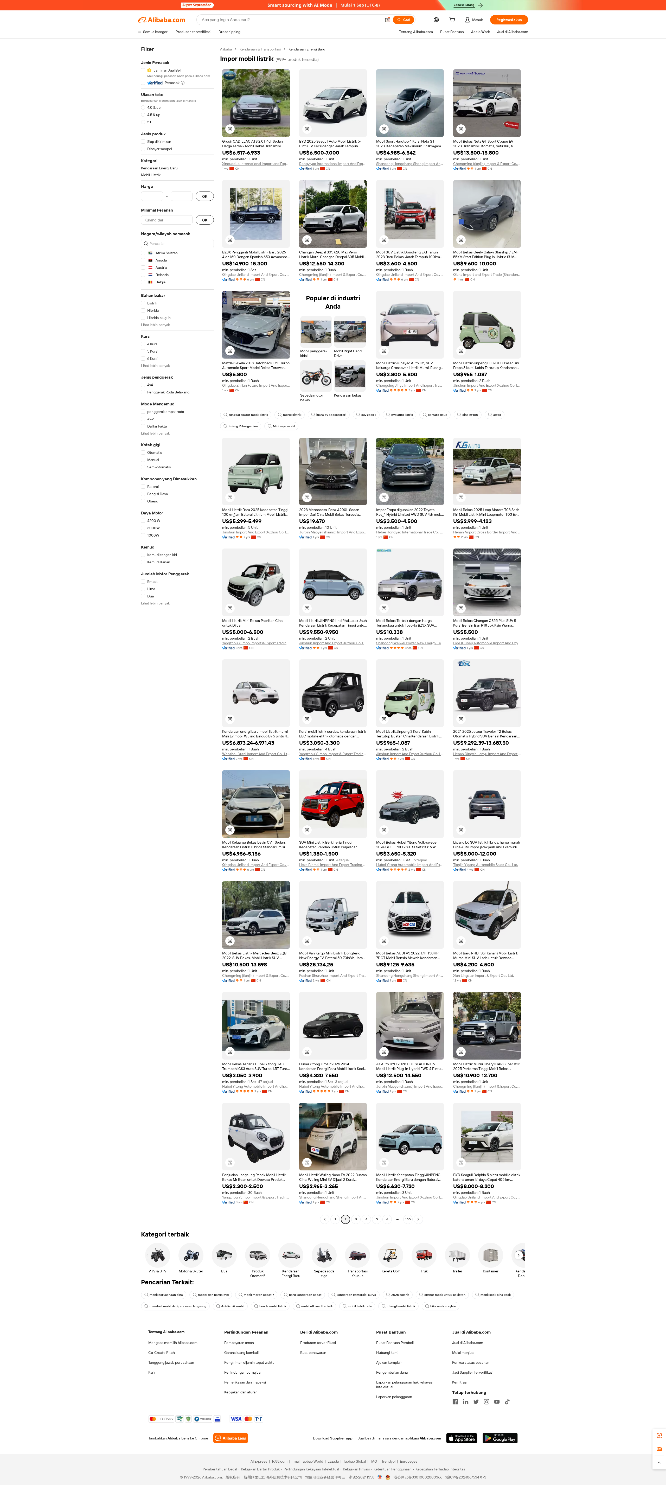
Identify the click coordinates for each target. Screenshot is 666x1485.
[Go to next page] (418, 1219)
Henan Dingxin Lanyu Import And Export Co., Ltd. (487, 754)
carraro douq (437, 415)
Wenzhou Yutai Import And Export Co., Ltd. (256, 754)
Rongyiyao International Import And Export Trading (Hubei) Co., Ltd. (333, 164)
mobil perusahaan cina (166, 1295)
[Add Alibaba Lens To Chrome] (230, 1438)
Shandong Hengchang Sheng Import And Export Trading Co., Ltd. (410, 164)
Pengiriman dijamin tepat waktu (249, 1362)
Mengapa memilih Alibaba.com (172, 1343)
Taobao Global (354, 1461)
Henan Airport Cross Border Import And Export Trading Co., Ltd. (487, 532)
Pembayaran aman (239, 1343)
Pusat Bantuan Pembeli (395, 1343)
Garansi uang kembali (241, 1352)
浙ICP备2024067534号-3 (465, 1477)
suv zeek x (368, 415)
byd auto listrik (402, 415)
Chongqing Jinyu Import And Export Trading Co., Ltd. (410, 385)
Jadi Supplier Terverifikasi (472, 1372)
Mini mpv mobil (284, 426)
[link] (659, 1435)
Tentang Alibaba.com (166, 1332)
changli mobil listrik (401, 1306)
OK (204, 196)
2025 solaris (400, 1295)
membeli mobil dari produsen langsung (178, 1306)
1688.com (279, 1461)
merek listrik (292, 415)
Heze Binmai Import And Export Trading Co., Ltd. (333, 865)
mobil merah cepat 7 (259, 1295)
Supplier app (341, 1438)
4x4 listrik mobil (232, 1306)
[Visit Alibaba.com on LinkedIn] (466, 1402)
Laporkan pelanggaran (394, 1397)
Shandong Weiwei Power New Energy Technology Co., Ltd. (410, 643)
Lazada (333, 1461)
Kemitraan (460, 1382)
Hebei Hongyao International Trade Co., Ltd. (410, 532)
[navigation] (177, 635)
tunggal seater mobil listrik (248, 415)
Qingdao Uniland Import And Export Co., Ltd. (256, 274)
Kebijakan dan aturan (241, 1392)
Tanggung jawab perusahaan (171, 1362)
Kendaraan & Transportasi (260, 49)
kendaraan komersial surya (356, 1295)
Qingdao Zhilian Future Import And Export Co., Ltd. (256, 385)
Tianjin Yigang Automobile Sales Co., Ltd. (485, 865)
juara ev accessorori (331, 415)
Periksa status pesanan (470, 1362)
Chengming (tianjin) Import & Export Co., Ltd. (487, 164)
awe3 (497, 415)
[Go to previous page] (324, 1219)
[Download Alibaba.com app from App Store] (461, 1438)
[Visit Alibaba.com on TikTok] (507, 1402)
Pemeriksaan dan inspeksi (245, 1382)
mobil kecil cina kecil (496, 1295)
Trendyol (388, 1461)
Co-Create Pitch (161, 1352)
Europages (408, 1461)
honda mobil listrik (272, 1306)
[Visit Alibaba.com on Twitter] (476, 1402)
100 (408, 1219)
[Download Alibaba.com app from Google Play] (500, 1438)
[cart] (453, 20)
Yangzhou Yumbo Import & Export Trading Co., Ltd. (256, 643)
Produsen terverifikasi (318, 1343)
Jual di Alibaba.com (467, 1343)
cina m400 (470, 415)
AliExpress (259, 1461)
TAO (373, 1461)
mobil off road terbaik (317, 1306)
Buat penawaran (313, 1352)
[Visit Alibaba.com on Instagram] (486, 1402)
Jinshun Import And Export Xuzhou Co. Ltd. (487, 385)
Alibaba (226, 49)
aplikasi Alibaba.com (423, 1438)
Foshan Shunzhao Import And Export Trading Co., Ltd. (333, 975)
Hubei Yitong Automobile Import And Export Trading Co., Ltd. (410, 865)
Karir (152, 1372)
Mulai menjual (463, 1352)
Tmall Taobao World (307, 1461)
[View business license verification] (379, 1477)
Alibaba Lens (178, 1438)
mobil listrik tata (360, 1306)
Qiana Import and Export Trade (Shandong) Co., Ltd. (487, 274)
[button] (388, 20)
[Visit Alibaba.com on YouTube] (497, 1402)
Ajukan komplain (389, 1362)
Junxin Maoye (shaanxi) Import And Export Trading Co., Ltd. (333, 532)
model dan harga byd (213, 1295)
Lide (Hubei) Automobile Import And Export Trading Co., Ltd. (487, 643)
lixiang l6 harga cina (243, 426)
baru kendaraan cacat (305, 1295)
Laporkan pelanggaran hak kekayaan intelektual (405, 1384)
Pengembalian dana (392, 1372)
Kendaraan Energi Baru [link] (307, 49)
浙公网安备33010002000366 (418, 1477)
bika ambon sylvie (443, 1306)
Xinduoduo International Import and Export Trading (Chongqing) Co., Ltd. (256, 164)
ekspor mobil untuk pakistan (444, 1295)
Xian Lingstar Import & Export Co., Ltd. (483, 975)
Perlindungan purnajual (242, 1372)
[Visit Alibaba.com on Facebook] (455, 1402)
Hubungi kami (387, 1352)
